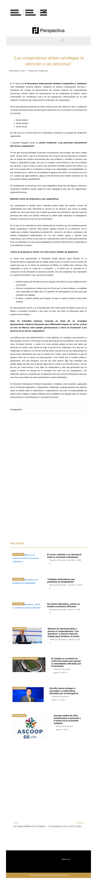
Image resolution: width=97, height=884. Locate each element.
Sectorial (18, 554)
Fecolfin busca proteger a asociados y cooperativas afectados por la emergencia (63, 691)
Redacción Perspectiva (57, 560)
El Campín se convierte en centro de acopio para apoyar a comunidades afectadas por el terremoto (66, 662)
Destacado (19, 715)
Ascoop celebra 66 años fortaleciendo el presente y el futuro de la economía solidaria (67, 719)
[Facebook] (75, 13)
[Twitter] (81, 13)
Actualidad (19, 628)
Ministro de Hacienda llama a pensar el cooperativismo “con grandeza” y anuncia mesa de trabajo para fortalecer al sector (63, 633)
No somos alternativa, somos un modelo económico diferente (63, 605)
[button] (62, 40)
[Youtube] (75, 17)
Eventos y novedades (25, 658)
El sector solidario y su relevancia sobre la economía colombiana (64, 555)
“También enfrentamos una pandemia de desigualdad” (61, 580)
